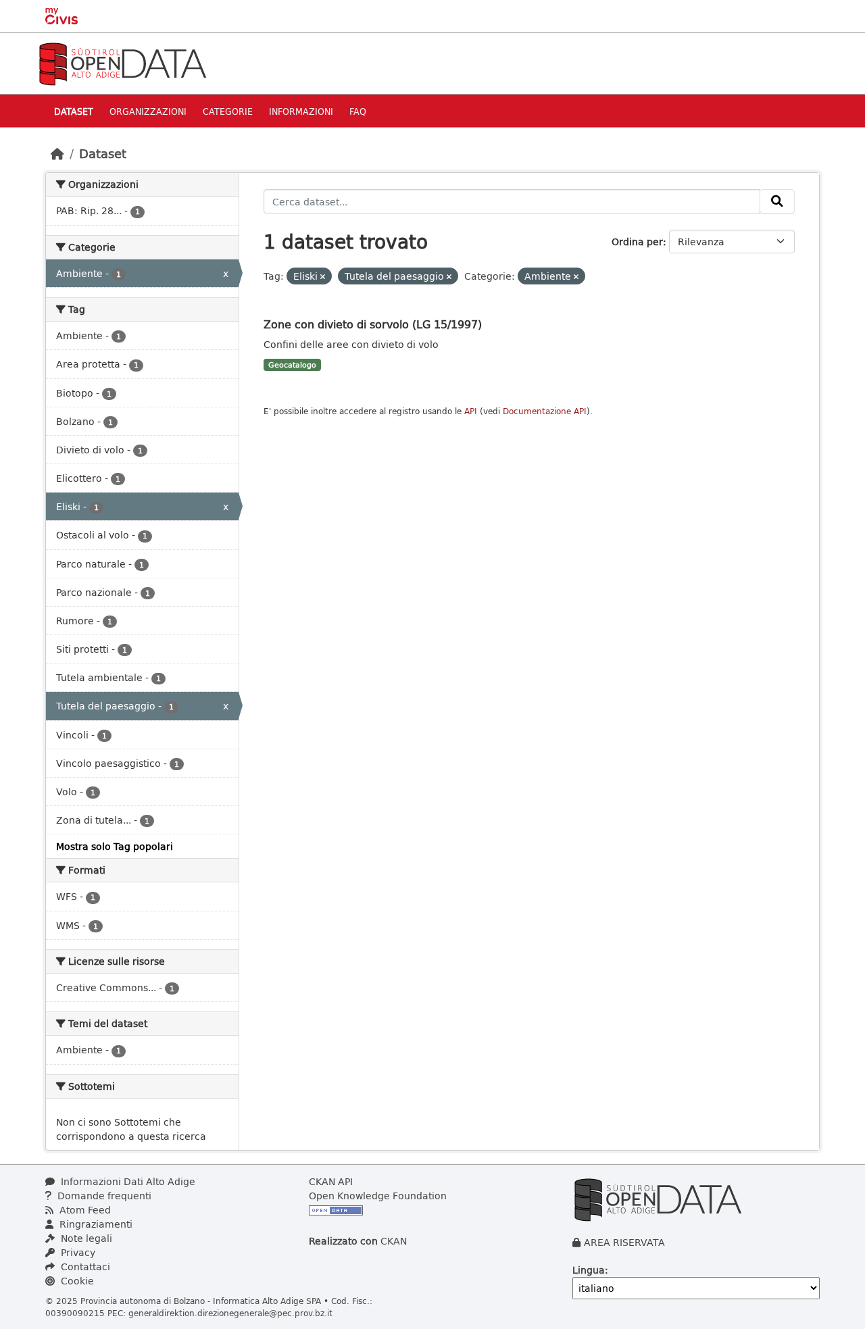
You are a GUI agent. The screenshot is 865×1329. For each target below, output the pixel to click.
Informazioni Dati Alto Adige (126, 1181)
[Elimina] (322, 276)
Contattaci (84, 1266)
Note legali (85, 1238)
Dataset (73, 111)
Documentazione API (545, 411)
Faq (357, 111)
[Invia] (777, 201)
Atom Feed (84, 1210)
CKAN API (331, 1181)
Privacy (76, 1252)
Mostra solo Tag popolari (114, 846)
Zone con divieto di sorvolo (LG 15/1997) (373, 324)
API (470, 411)
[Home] (57, 153)
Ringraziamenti (94, 1224)
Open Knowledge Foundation (378, 1195)
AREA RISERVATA (624, 1242)
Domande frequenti (103, 1195)
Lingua (588, 1270)
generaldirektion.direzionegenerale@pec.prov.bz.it (230, 1313)
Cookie (76, 1281)
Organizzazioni (148, 111)
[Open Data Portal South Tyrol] (122, 62)
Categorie (228, 111)
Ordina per (637, 241)
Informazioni (301, 111)
